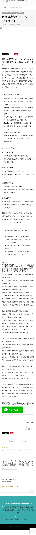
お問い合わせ (27, 519)
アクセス (20, 519)
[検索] (29, 3)
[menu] (33, 3)
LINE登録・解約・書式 (11, 519)
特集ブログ (20, 12)
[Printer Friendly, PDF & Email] (29, 428)
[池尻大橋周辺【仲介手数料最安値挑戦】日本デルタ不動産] (15, 1)
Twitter (15, 516)
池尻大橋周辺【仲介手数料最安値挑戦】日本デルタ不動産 (16, 526)
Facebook (18, 516)
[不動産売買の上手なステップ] (10, 441)
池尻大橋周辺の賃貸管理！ (9, 12)
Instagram (20, 516)
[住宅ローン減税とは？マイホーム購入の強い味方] (26, 441)
